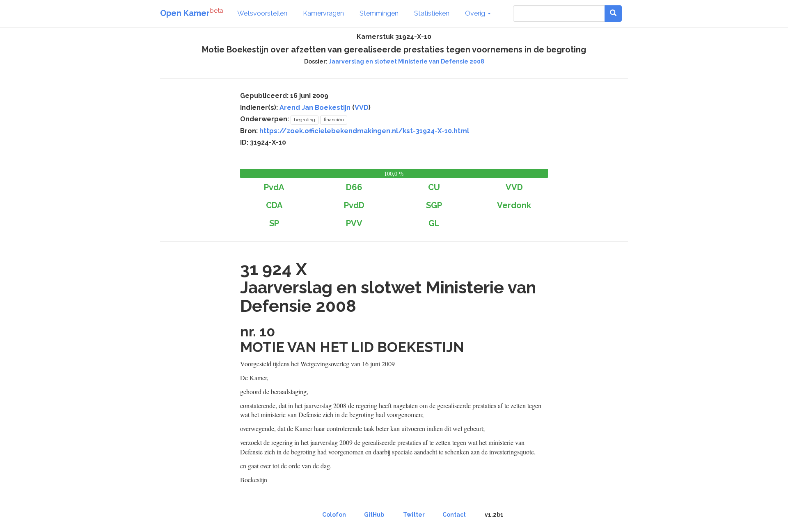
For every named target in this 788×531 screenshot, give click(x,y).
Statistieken (431, 13)
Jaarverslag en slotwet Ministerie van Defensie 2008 (406, 61)
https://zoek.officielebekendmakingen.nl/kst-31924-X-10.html (364, 131)
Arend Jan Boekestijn (314, 107)
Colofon (334, 514)
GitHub (374, 514)
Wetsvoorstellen (262, 13)
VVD (362, 107)
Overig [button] (476, 13)
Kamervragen (323, 13)
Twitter (414, 514)
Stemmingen (379, 13)
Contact (454, 514)
